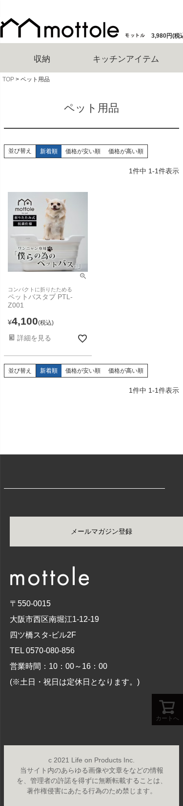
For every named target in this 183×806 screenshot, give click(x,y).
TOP (8, 79)
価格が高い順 (125, 151)
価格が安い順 (83, 151)
